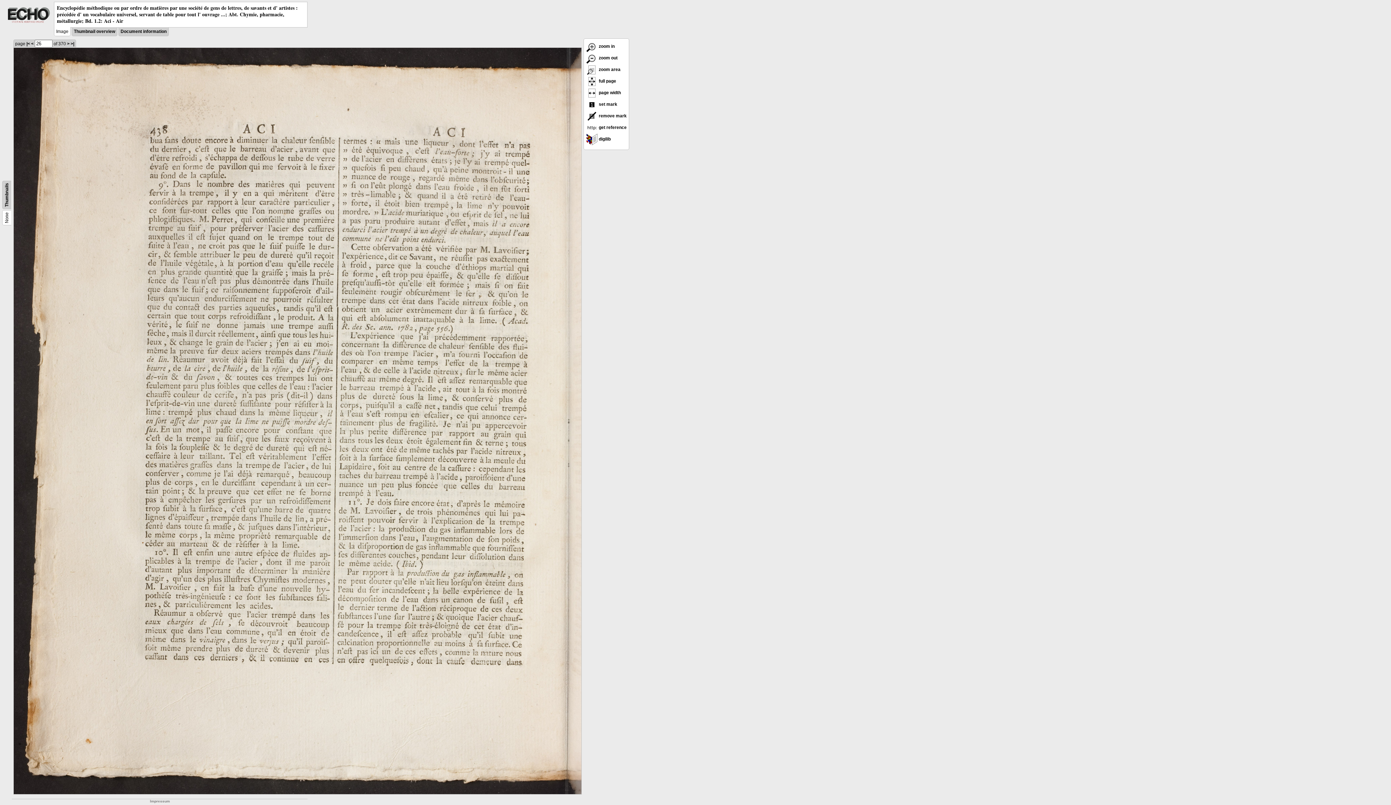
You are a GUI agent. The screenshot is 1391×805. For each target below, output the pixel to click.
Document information (144, 31)
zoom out (608, 58)
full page (607, 81)
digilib (604, 139)
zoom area (609, 69)
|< (28, 43)
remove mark (612, 115)
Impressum (160, 801)
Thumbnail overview (94, 31)
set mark (607, 104)
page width (609, 92)
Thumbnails (6, 195)
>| (72, 43)
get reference (612, 127)
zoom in (606, 46)
